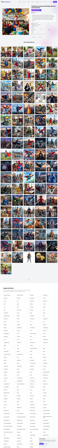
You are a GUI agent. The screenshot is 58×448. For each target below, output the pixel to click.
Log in (51, 1)
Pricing (44, 1)
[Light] (48, 1)
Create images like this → (36, 10)
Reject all (46, 443)
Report (40, 24)
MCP (41, 1)
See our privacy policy (42, 445)
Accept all (41, 443)
